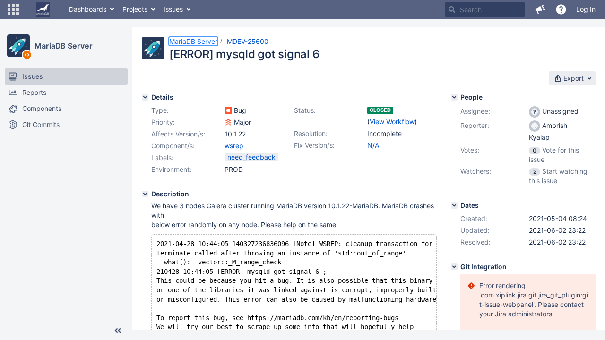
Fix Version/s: (314, 145)
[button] (13, 9)
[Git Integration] (454, 267)
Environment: (171, 169)
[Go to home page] (43, 9)
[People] (454, 97)
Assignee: (475, 111)
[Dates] (454, 205)
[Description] (145, 194)
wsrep (234, 146)
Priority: (163, 122)
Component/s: (173, 146)
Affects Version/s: (178, 134)
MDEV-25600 (247, 41)
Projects (134, 9)
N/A (373, 145)
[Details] (145, 97)
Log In (586, 9)
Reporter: (474, 125)
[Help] (561, 9)
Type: (160, 110)
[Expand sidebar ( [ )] (118, 330)
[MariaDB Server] (18, 45)
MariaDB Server (64, 46)
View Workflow (392, 122)
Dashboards (87, 9)
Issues (173, 9)
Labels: (162, 157)
